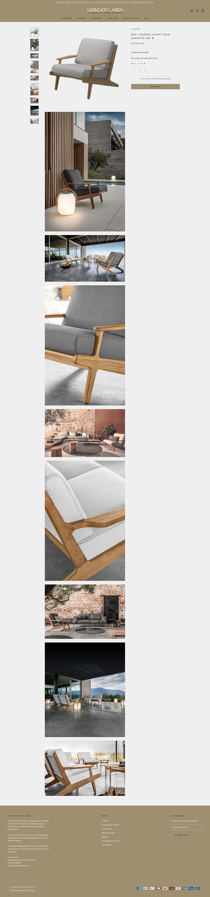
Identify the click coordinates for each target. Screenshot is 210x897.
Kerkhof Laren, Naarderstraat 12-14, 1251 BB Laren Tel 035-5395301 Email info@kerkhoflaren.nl (105, 2)
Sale (146, 18)
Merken (81, 18)
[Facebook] (138, 63)
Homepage (66, 18)
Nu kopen (155, 87)
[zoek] (197, 10)
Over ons (112, 18)
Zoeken (104, 821)
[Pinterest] (144, 63)
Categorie (96, 18)
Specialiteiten (131, 18)
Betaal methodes (108, 833)
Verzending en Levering (111, 841)
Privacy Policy (107, 829)
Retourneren (106, 845)
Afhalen (105, 837)
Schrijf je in (182, 835)
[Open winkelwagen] (203, 10)
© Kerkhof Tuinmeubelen (22, 887)
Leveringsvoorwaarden (110, 825)
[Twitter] (141, 63)
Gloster (135, 29)
